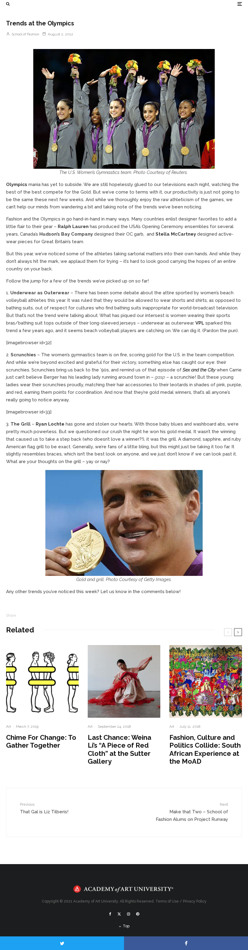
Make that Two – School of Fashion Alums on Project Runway (192, 812)
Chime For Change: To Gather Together (41, 741)
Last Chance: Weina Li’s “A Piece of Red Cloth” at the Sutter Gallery (119, 749)
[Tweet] (62, 943)
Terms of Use (167, 901)
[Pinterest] (137, 914)
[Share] (186, 943)
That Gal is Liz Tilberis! (44, 808)
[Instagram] (128, 914)
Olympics (16, 184)
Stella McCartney (175, 234)
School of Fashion (25, 34)
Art (8, 726)
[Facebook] (110, 914)
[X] (119, 914)
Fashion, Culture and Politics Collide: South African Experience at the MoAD (205, 749)
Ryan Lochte (50, 424)
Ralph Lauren (73, 226)
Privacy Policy (195, 901)
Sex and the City (199, 370)
